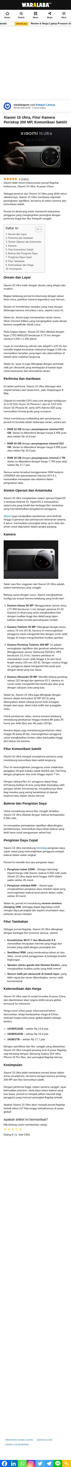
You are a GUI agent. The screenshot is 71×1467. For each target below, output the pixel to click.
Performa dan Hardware (20, 238)
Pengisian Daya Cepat (20, 257)
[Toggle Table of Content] (37, 229)
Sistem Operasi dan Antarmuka (24, 242)
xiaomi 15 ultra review (16, 1445)
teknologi (41, 847)
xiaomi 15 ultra (44, 1440)
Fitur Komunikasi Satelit (20, 249)
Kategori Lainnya (45, 104)
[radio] (5, 1130)
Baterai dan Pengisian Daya (23, 253)
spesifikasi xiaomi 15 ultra (19, 1440)
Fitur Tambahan (16, 261)
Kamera (12, 246)
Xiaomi (7, 516)
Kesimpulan (15, 269)
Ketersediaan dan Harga (20, 265)
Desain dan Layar (17, 234)
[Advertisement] (35, 63)
